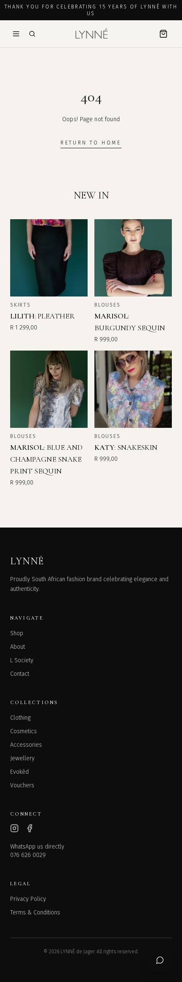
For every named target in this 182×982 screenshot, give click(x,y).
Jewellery (22, 758)
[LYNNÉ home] (91, 34)
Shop (16, 633)
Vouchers (22, 785)
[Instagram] (14, 828)
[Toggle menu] (16, 34)
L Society (21, 660)
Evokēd (19, 771)
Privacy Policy (28, 899)
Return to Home (91, 143)
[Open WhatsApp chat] (160, 960)
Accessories (26, 744)
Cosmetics (23, 731)
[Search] (32, 33)
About (17, 646)
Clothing (20, 717)
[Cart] (163, 33)
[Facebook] (29, 828)
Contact (19, 673)
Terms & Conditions (35, 912)
